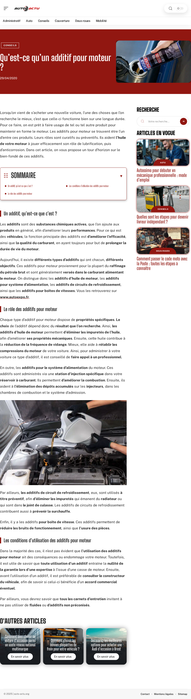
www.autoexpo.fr (14, 297)
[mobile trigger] (7, 8)
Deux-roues (163, 251)
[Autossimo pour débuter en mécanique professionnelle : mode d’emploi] (163, 152)
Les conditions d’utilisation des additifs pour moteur (89, 186)
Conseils (10, 45)
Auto (163, 162)
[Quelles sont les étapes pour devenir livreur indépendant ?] (163, 199)
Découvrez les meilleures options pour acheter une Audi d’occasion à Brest (106, 644)
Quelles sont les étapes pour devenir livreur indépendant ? (163, 219)
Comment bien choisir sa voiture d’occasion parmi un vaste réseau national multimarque (20, 642)
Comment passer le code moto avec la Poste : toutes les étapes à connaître (162, 263)
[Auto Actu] (27, 8)
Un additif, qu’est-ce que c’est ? (20, 186)
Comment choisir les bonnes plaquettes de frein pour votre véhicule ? (63, 644)
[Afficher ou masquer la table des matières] (79, 176)
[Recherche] (170, 8)
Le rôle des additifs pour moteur (20, 193)
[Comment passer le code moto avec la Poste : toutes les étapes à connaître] (163, 241)
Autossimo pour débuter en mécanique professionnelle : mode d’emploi (162, 175)
